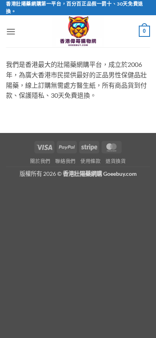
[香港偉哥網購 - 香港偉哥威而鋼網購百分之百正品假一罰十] (78, 31)
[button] (11, 31)
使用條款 (90, 161)
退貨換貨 (116, 161)
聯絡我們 (65, 161)
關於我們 (40, 161)
